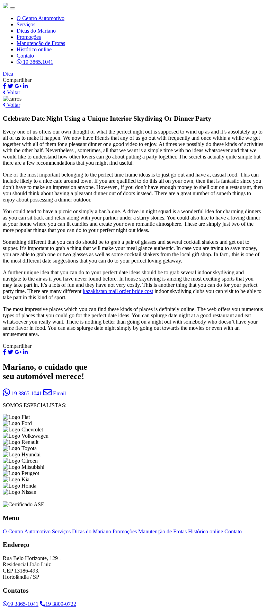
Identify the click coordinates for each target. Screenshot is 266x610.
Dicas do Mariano (36, 31)
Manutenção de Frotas (41, 43)
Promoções (29, 37)
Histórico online (34, 49)
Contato (25, 56)
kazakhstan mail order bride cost (118, 291)
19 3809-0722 (60, 604)
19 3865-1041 (23, 604)
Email (59, 393)
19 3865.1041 (37, 62)
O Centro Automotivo (40, 18)
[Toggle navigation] (12, 8)
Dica (8, 74)
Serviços (26, 24)
